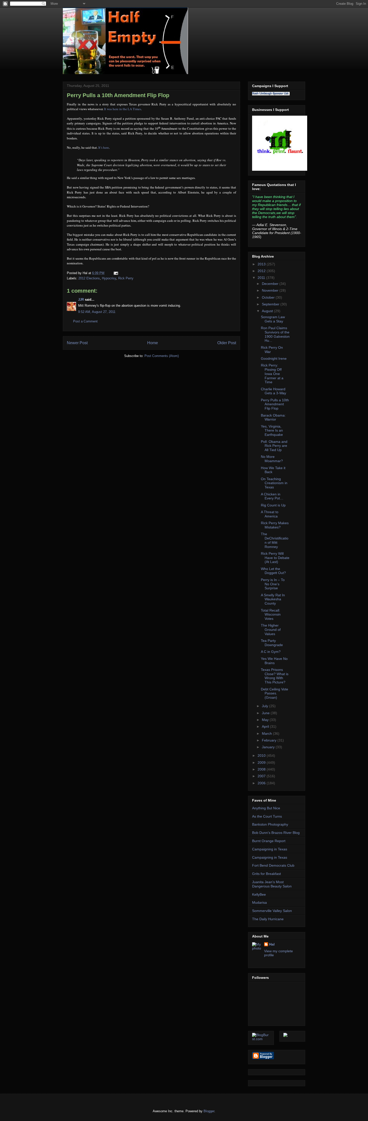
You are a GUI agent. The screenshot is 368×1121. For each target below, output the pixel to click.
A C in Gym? (271, 652)
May (266, 720)
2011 (262, 278)
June (266, 713)
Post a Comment (85, 321)
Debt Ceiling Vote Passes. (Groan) (274, 693)
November (270, 290)
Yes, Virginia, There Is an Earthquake (272, 430)
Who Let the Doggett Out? (273, 571)
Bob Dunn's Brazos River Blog (276, 833)
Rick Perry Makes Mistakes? (275, 525)
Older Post (226, 343)
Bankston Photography (270, 824)
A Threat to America (269, 514)
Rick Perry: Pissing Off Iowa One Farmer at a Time (272, 373)
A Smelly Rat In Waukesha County (273, 599)
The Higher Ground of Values (271, 629)
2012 (262, 271)
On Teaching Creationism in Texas (274, 483)
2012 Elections (89, 278)
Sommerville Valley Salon (272, 911)
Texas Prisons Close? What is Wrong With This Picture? (274, 676)
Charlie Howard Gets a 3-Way (273, 391)
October (269, 297)
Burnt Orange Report (268, 841)
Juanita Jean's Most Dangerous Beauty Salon (272, 884)
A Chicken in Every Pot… (272, 496)
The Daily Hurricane (268, 919)
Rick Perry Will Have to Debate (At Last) (275, 557)
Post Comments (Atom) (161, 356)
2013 (262, 264)
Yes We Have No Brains (274, 661)
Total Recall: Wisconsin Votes (271, 614)
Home (152, 343)
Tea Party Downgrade (272, 643)
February (269, 740)
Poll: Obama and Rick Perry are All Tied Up (274, 446)
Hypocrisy (109, 278)
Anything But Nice (266, 808)
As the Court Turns (267, 816)
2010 (262, 756)
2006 (262, 783)
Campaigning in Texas (269, 849)
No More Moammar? (272, 459)
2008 (262, 769)
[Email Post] (115, 273)
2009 (262, 763)
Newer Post (77, 343)
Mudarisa (259, 902)
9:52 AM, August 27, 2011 (96, 312)
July (265, 706)
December (270, 284)
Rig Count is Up (273, 505)
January (269, 747)
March (267, 733)
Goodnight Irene (274, 358)
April (266, 726)
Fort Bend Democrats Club (273, 865)
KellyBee (259, 894)
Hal (272, 944)
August (268, 311)
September (271, 304)
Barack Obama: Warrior (273, 417)
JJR (81, 299)
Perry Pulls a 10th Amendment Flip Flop (118, 95)
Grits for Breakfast (266, 874)
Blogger (209, 1111)
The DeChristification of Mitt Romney (274, 540)
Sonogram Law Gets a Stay (273, 319)
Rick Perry (125, 278)
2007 (262, 776)
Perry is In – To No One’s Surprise (273, 584)
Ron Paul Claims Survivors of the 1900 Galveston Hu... (275, 334)
